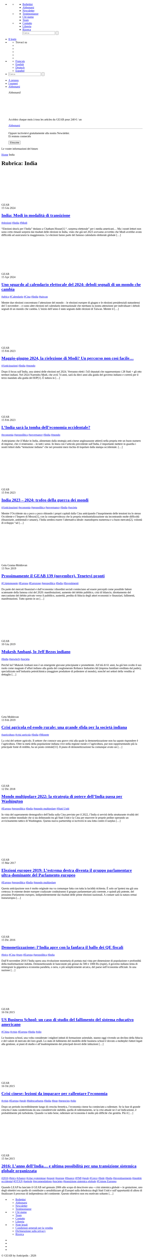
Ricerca (26, 29)
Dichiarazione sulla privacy (30, 1231)
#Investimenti (71, 583)
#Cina (27, 296)
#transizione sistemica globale (79, 1181)
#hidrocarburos (35, 1100)
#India (15, 222)
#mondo (30, 365)
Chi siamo (28, 16)
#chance (21, 1178)
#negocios (64, 1100)
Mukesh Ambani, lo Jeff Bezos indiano (35, 651)
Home (4, 154)
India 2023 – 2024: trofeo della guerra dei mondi (45, 500)
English (19, 64)
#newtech (14, 659)
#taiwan (43, 296)
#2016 (4, 1178)
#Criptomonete (9, 583)
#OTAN (18, 1181)
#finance (69, 1178)
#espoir (51, 1178)
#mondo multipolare (45, 808)
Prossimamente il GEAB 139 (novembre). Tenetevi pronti (53, 576)
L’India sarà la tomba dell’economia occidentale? (45, 427)
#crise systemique (36, 1178)
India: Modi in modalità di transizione (35, 215)
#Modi (23, 222)
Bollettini (27, 4)
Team (25, 20)
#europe (59, 1178)
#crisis (13, 1031)
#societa (72, 507)
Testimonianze (30, 13)
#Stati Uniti (63, 808)
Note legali (21, 1224)
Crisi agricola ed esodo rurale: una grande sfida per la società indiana (64, 727)
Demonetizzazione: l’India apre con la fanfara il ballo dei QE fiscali (62, 947)
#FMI (78, 1178)
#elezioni (6, 222)
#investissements (122, 1178)
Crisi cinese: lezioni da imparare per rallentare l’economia (54, 1093)
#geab (22, 1100)
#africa (5, 296)
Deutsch (20, 67)
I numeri (13, 83)
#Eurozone (35, 583)
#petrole (27, 1181)
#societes (58, 1181)
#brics (4, 954)
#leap (55, 1100)
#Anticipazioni (9, 365)
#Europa (23, 583)
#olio (38, 1031)
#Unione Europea (106, 1181)
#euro (19, 954)
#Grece (94, 1178)
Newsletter (28, 10)
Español (19, 70)
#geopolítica (21, 434)
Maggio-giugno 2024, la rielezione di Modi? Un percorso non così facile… (67, 358)
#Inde (101, 1178)
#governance (35, 434)
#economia (7, 434)
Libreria (26, 26)
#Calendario (16, 296)
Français (20, 61)
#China (5, 1031)
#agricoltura (8, 734)
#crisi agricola (23, 734)
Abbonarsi (28, 7)
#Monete (44, 734)
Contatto (27, 23)
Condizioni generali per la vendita (34, 1227)
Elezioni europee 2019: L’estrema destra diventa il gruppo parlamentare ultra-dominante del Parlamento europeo (66, 872)
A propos (13, 80)
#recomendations (42, 1181)
